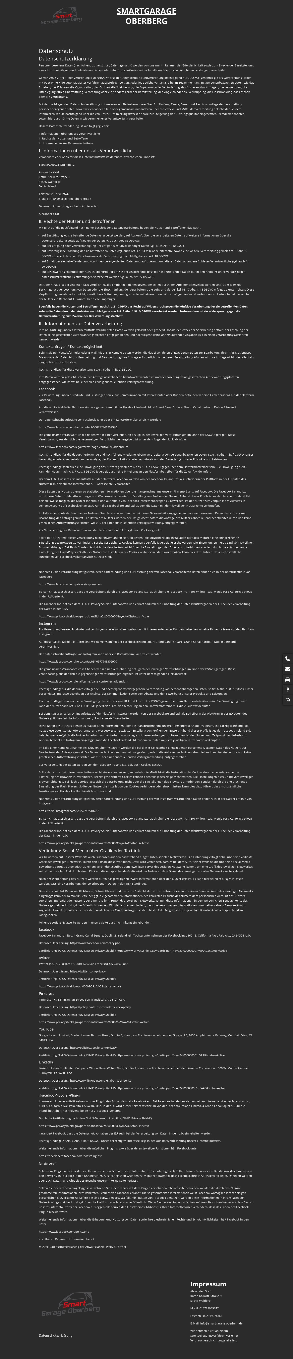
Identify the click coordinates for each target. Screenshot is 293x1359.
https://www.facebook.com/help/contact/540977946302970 (78, 427)
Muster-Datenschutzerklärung (59, 1247)
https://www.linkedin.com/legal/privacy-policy (100, 1080)
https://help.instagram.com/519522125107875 (69, 811)
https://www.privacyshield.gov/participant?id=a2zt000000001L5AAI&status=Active (170, 1055)
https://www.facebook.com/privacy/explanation (70, 584)
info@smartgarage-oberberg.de (70, 199)
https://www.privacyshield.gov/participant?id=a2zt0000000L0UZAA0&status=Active (171, 1088)
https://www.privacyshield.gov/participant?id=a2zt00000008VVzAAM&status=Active (94, 1022)
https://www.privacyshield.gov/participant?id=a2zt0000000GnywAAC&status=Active (94, 616)
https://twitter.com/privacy (88, 971)
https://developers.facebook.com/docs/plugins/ (70, 1156)
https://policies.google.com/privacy (93, 1047)
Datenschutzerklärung (55, 1335)
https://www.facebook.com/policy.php (95, 943)
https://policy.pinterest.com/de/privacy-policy (100, 1007)
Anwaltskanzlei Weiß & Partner (105, 1247)
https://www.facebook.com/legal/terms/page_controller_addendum (83, 447)
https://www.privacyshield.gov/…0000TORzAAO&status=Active (80, 986)
